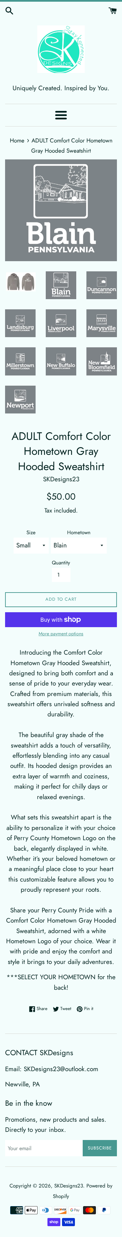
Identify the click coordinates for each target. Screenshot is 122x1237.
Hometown (78, 532)
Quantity (61, 562)
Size (31, 532)
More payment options (61, 633)
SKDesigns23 (68, 1186)
